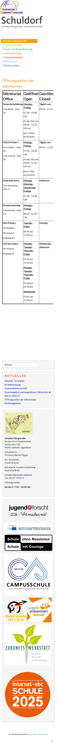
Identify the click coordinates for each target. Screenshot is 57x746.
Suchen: (8, 364)
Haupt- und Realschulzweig (17, 49)
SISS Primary (10, 61)
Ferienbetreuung (13, 384)
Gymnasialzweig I (12, 53)
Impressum (32, 734)
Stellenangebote (13, 403)
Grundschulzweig (12, 45)
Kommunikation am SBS (16, 388)
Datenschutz (43, 734)
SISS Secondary (11, 65)
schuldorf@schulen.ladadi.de (18, 475)
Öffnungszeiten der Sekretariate (20, 399)
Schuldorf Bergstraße (15, 40)
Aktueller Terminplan (15, 381)
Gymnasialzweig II (13, 57)
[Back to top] (52, 741)
